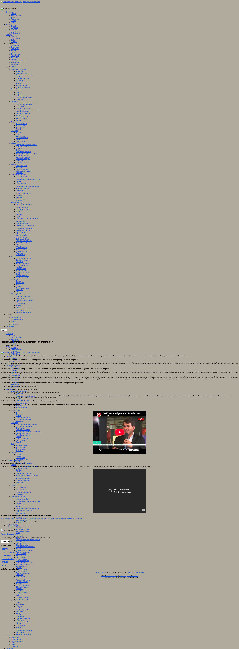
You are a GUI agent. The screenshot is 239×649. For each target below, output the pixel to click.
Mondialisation (21, 590)
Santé (18, 596)
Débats (8, 347)
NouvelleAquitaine (12, 525)
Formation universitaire (23, 435)
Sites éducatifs (21, 554)
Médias (13, 465)
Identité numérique (22, 477)
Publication (20, 482)
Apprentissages (21, 395)
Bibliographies (21, 543)
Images (18, 507)
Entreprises (20, 489)
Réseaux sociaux (22, 484)
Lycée (13, 645)
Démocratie (20, 620)
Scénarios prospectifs (23, 531)
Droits (18, 472)
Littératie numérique (23, 480)
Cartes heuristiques (22, 498)
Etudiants (14, 381)
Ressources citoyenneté (24, 550)
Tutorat (18, 442)
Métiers (13, 486)
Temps (18, 533)
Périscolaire (15, 638)
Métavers (19, 568)
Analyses (14, 358)
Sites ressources (21, 440)
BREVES (5, 562)
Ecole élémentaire (17, 641)
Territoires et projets (22, 599)
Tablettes (19, 517)
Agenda (13, 344)
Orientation (19, 494)
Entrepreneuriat (21, 487)
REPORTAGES (7, 559)
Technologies (15, 355)
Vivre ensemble (16, 615)
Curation (19, 470)
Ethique (18, 624)
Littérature (19, 421)
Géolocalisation (21, 505)
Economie (19, 583)
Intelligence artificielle (23, 564)
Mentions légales (100, 572)
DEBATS (5, 549)
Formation (14, 423)
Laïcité (18, 629)
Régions (19, 606)
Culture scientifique (22, 561)
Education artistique (22, 545)
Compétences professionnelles (26, 424)
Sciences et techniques (19, 559)
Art (17, 412)
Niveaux (9, 636)
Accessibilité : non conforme (135, 572)
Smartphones (20, 514)
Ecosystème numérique (24, 526)
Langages (14, 452)
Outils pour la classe (23, 409)
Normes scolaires (22, 592)
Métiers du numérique (23, 493)
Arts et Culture (16, 411)
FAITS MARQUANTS (9, 552)
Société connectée (22, 597)
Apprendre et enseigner (19, 391)
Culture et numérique (23, 417)
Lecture (18, 461)
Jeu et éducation (21, 445)
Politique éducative (22, 529)
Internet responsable (23, 479)
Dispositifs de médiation (24, 419)
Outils (13, 362)
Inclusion (19, 627)
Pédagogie (14, 351)
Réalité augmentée (22, 571)
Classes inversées (22, 500)
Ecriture (18, 454)
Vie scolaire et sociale (23, 634)
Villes (18, 613)
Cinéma (18, 414)
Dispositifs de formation (24, 426)
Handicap (19, 589)
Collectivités (15, 370)
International (20, 604)
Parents (13, 388)
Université (14, 646)
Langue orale (20, 458)
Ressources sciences (23, 552)
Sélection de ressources (19, 541)
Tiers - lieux (20, 632)
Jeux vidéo (19, 451)
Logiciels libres (21, 566)
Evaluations (20, 402)
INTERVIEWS (6, 555)
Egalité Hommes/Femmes (24, 622)
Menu (4, 330)
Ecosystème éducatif (23, 585)
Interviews (14, 339)
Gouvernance (20, 625)
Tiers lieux (19, 611)
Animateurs (15, 367)
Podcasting (20, 512)
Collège (13, 643)
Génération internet (22, 587)
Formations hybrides (23, 433)
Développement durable (24, 562)
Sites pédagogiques (23, 555)
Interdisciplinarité (22, 407)
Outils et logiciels (21, 569)
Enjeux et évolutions (23, 430)
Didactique (14, 348)
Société (13, 578)
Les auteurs (10, 648)
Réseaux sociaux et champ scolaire (28, 540)
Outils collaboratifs (22, 438)
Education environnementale (25, 547)
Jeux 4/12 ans (20, 447)
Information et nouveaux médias (27, 475)
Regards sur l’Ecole (22, 594)
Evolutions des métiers (23, 491)
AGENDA (5, 565)
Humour (18, 456)
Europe (18, 603)
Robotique (19, 575)
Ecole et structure (22, 582)
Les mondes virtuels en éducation (27, 508)
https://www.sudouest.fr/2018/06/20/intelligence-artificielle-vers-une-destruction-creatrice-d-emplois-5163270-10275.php (41, 519)
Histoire (18, 548)
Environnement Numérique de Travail (28, 501)
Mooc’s (18, 437)
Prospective (15, 524)
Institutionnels (15, 384)
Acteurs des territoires (23, 580)
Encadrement (15, 376)
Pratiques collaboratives (24, 510)
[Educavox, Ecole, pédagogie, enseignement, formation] (20, 2)
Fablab (18, 503)
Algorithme (19, 536)
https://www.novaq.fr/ (15, 460)
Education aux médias (23, 473)
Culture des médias (22, 468)
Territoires (14, 601)
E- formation (20, 428)
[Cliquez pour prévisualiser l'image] (21, 352)
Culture (18, 416)
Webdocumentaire (22, 521)
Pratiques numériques (18, 496)
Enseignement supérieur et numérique (29, 431)
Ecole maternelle (16, 639)
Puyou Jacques (17, 349)
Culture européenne (23, 618)
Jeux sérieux (20, 449)
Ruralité (18, 608)
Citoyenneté (20, 617)
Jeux (12, 444)
